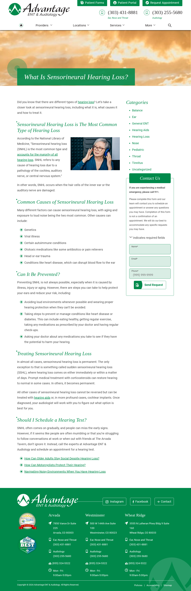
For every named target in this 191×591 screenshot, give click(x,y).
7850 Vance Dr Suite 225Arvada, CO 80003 (64, 528)
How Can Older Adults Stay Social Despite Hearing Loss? (61, 458)
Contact (165, 501)
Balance (137, 110)
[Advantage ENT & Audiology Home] (39, 9)
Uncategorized (141, 169)
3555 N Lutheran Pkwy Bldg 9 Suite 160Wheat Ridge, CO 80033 (149, 528)
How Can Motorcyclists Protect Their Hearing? (55, 465)
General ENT (140, 123)
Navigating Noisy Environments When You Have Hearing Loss (65, 471)
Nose (135, 143)
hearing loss (86, 102)
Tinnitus (137, 163)
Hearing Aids (140, 130)
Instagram (116, 501)
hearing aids (42, 397)
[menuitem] (21, 25)
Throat (136, 156)
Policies (138, 585)
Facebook (141, 501)
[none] (44, 25)
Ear (134, 117)
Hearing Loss (141, 136)
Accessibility (153, 585)
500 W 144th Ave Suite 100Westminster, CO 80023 (103, 528)
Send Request (153, 285)
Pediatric (138, 150)
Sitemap (168, 585)
